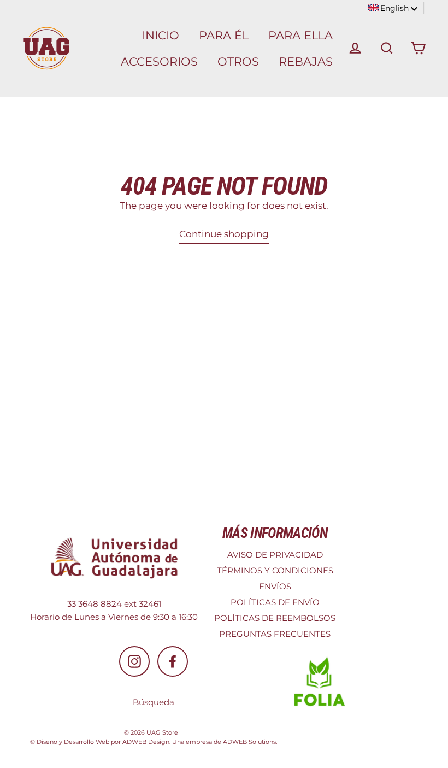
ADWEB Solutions (249, 742)
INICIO (160, 35)
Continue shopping (224, 233)
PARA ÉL (224, 35)
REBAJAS (306, 61)
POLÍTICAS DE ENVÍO (275, 602)
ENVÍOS (275, 586)
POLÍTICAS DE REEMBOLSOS (274, 618)
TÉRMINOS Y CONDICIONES (275, 570)
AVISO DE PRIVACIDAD (275, 554)
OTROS (238, 61)
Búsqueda (153, 702)
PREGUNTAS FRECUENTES (275, 634)
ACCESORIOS (159, 61)
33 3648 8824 (94, 604)
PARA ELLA (300, 35)
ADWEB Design (145, 742)
